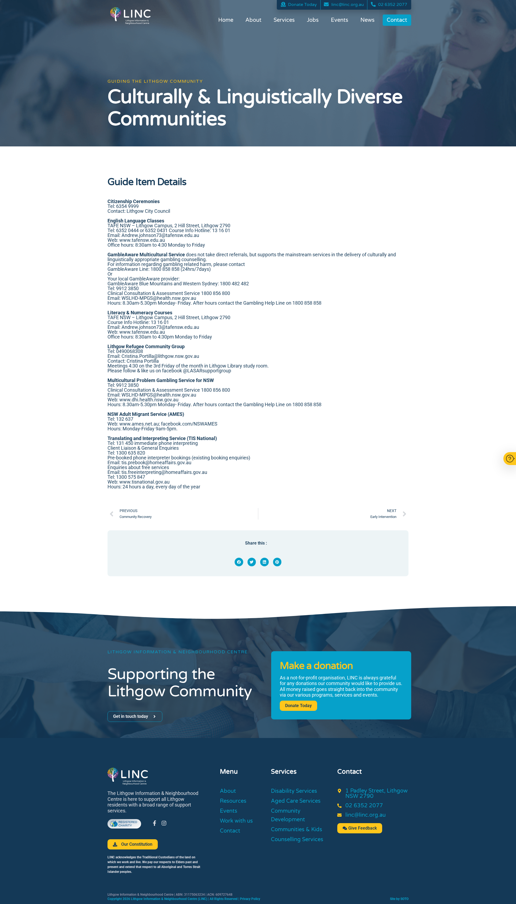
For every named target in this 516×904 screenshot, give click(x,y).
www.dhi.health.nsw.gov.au (148, 399)
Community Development (288, 815)
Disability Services (294, 791)
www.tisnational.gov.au (144, 482)
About (253, 20)
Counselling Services (297, 839)
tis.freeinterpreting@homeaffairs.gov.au (163, 472)
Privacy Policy (250, 899)
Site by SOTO (399, 899)
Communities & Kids (296, 829)
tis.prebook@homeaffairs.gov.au (156, 462)
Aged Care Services (296, 801)
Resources (233, 801)
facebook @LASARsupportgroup (196, 370)
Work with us (236, 821)
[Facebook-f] (154, 823)
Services (284, 20)
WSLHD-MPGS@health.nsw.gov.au (158, 395)
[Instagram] (164, 823)
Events (339, 20)
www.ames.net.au (139, 424)
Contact (397, 20)
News (367, 20)
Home (225, 20)
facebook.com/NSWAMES (189, 424)
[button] (239, 562)
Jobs (313, 20)
